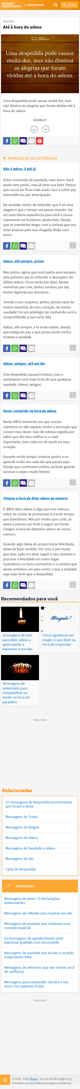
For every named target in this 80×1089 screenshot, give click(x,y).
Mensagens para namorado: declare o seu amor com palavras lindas (36, 984)
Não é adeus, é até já (19, 168)
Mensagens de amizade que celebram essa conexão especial (37, 925)
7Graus (33, 1079)
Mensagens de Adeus (21, 837)
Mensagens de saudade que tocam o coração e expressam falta (39, 954)
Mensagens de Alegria (22, 827)
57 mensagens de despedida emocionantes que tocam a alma (38, 804)
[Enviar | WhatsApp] (15, 141)
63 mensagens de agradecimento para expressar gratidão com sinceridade (33, 940)
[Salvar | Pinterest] (39, 141)
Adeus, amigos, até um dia (24, 363)
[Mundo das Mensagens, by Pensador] (21, 5)
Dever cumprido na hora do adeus (29, 410)
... (73, 245)
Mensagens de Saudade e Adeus (30, 848)
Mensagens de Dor (19, 858)
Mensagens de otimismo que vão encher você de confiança (39, 969)
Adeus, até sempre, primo (23, 261)
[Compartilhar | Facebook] (6, 141)
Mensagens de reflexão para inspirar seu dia (38, 913)
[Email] (31, 141)
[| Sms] (23, 141)
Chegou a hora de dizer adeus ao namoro (35, 498)
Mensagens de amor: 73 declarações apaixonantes (32, 900)
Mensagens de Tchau (21, 816)
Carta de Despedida (20, 869)
